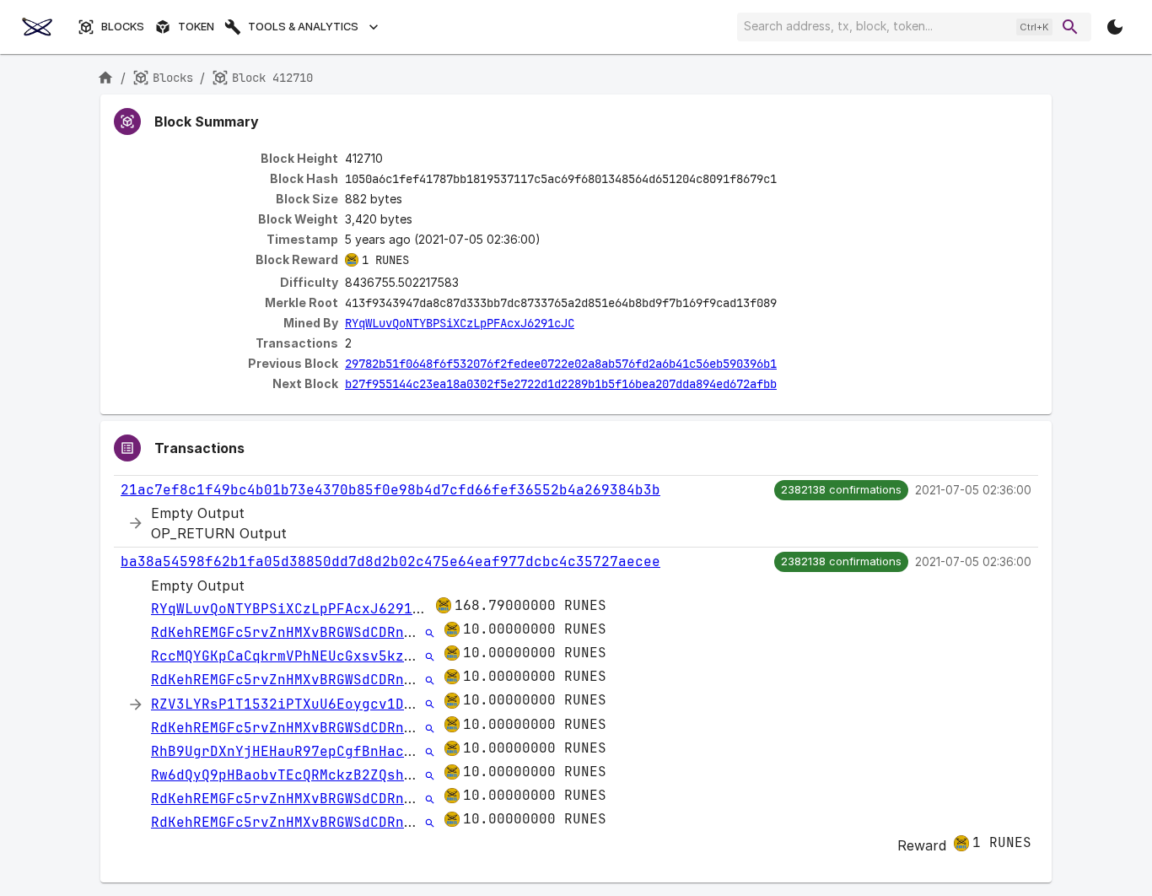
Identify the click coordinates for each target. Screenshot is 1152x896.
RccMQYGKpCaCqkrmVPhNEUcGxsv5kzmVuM (294, 656)
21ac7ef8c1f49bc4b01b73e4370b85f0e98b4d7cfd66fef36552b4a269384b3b (390, 490)
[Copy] (787, 179)
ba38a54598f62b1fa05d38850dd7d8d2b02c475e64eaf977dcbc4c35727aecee (390, 561)
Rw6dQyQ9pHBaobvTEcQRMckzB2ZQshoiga (294, 775)
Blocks (122, 26)
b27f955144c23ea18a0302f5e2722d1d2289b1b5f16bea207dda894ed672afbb (561, 383)
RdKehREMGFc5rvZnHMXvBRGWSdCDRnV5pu (294, 632)
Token (196, 26)
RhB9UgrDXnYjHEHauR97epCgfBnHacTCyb (294, 751)
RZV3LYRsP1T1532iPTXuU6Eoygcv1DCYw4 (294, 704)
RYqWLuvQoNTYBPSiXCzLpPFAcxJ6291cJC (459, 323)
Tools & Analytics (303, 26)
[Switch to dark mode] (1115, 27)
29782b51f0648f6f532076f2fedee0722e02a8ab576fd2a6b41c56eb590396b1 (561, 363)
